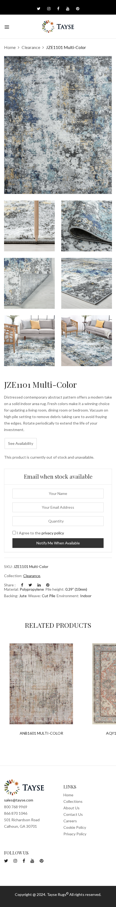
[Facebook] (22, 585)
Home (10, 47)
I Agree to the (40, 533)
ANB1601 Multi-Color (41, 733)
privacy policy (53, 533)
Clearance (31, 47)
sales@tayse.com (18, 800)
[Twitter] (30, 585)
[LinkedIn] (39, 585)
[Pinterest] (47, 585)
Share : (10, 585)
